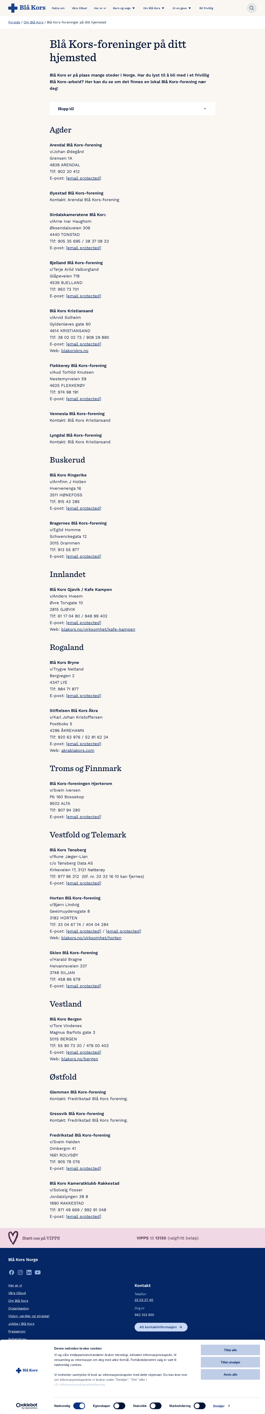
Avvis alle (230, 1374)
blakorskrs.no (74, 350)
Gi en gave (180, 8)
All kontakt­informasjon (158, 1327)
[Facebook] (11, 1273)
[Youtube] (37, 1273)
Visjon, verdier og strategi (28, 1316)
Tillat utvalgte (230, 1362)
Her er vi (100, 8)
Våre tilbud (79, 8)
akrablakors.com (77, 750)
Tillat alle (230, 1350)
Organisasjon (18, 1308)
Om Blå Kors (151, 8)
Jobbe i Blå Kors (21, 1324)
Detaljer (219, 1406)
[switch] (119, 1405)
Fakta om (58, 8)
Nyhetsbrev (17, 1339)
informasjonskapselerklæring (82, 1384)
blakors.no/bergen (79, 1058)
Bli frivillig (206, 8)
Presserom (16, 1331)
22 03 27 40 (144, 1300)
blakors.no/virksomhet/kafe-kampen (98, 629)
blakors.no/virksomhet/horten (91, 937)
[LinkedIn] (29, 1273)
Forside (14, 22)
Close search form (252, 8)
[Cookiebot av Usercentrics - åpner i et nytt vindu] (27, 1406)
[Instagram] (20, 1273)
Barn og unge (122, 8)
